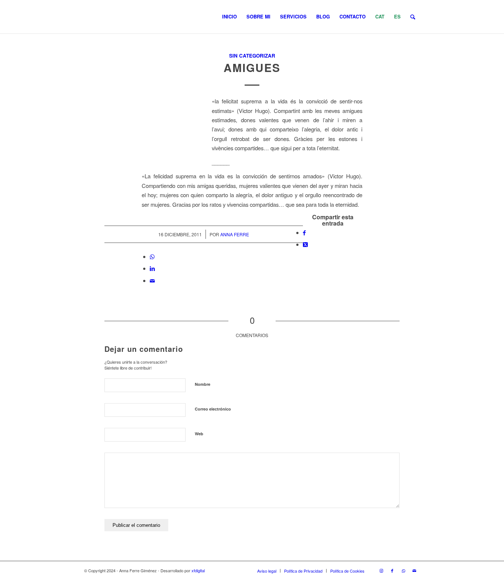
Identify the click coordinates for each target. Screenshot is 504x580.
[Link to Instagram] (381, 570)
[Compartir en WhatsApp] (152, 256)
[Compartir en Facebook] (304, 232)
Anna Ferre (234, 234)
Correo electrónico (213, 409)
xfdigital (198, 570)
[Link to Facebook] (392, 570)
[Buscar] (412, 16)
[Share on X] (305, 244)
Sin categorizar (252, 55)
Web (199, 433)
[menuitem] (229, 16)
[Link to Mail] (414, 570)
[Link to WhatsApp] (403, 570)
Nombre (202, 384)
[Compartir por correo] (152, 280)
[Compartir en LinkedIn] (152, 268)
